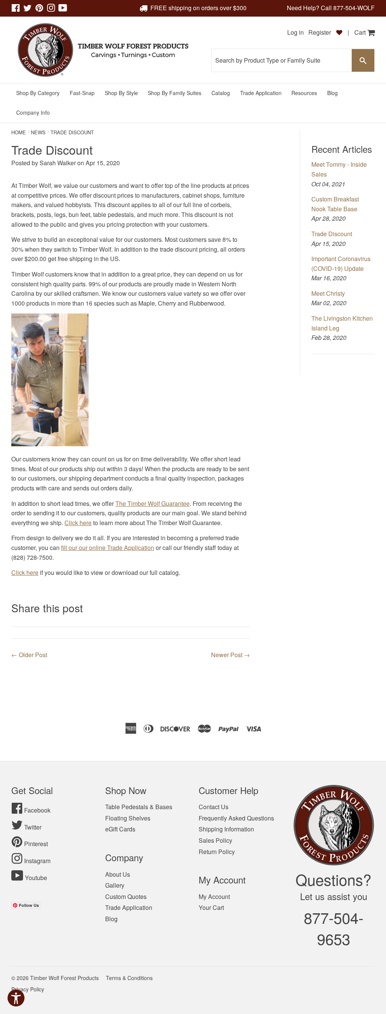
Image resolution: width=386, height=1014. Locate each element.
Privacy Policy (27, 989)
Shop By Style (121, 93)
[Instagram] (51, 9)
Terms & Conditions (129, 978)
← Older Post (29, 654)
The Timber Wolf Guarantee (152, 503)
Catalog (220, 93)
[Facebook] (15, 9)
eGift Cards (120, 829)
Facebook (37, 810)
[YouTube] (62, 9)
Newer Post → (230, 654)
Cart (360, 32)
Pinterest (36, 843)
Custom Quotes (126, 896)
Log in (295, 32)
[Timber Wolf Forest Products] (102, 50)
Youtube (36, 877)
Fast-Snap (82, 93)
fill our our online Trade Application (107, 547)
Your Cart (211, 907)
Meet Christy (328, 293)
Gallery (114, 885)
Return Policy (217, 851)
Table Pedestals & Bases (138, 806)
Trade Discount (331, 233)
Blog (332, 93)
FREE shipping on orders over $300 (198, 7)
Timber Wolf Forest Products (64, 978)
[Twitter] (27, 9)
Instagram (37, 860)
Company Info (33, 112)
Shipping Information (226, 829)
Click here (78, 522)
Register (320, 32)
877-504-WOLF (354, 7)
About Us (117, 874)
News (38, 132)
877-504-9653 (333, 927)
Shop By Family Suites (174, 93)
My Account (214, 896)
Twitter (32, 827)
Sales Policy (215, 840)
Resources (304, 93)
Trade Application (261, 93)
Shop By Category (38, 93)
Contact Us (213, 806)
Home (18, 132)
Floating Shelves (127, 818)
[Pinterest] (39, 9)
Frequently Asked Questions (236, 818)
